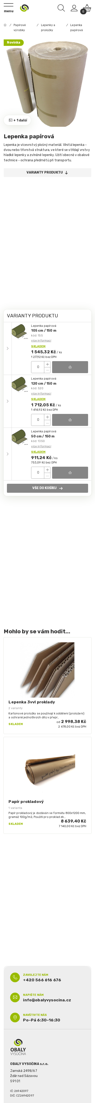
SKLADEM (38, 346)
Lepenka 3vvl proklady (32, 702)
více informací (41, 340)
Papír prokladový (26, 801)
